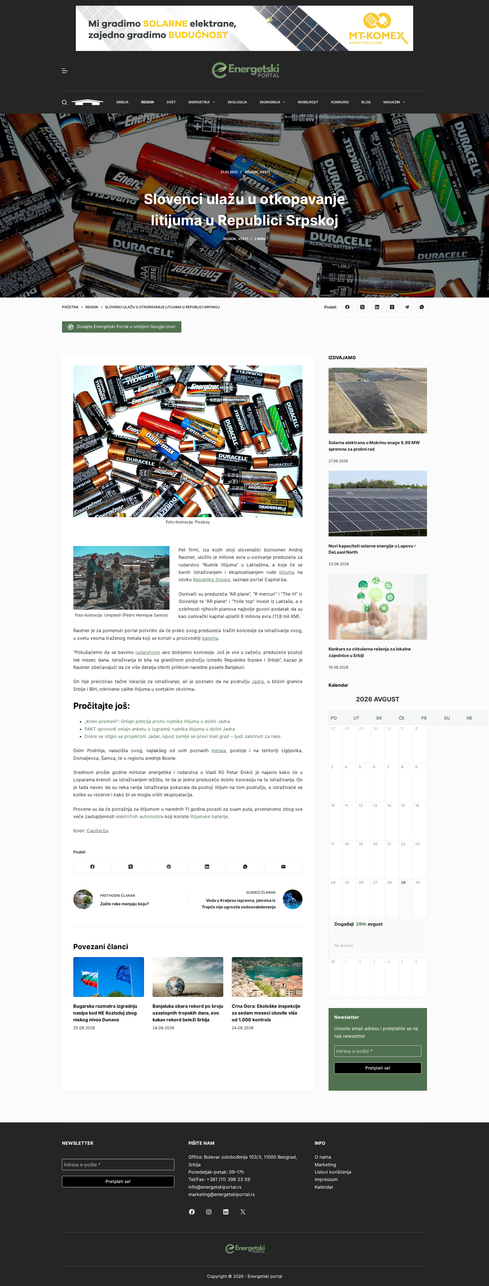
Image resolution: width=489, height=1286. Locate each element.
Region (147, 102)
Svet (171, 102)
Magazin (391, 102)
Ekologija (237, 102)
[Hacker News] (392, 307)
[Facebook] (347, 307)
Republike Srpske (211, 579)
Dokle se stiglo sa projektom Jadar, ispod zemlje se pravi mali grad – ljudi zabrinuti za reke (182, 736)
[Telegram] (407, 307)
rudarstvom (148, 652)
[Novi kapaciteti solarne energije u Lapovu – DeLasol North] (378, 503)
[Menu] (65, 71)
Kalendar (324, 1187)
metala (218, 750)
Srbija (122, 102)
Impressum (326, 1179)
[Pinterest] (169, 867)
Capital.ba (97, 830)
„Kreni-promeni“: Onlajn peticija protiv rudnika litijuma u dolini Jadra (157, 721)
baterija (210, 638)
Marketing (325, 1164)
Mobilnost (308, 102)
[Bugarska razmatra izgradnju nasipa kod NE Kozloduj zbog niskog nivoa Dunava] (108, 977)
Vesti (265, 172)
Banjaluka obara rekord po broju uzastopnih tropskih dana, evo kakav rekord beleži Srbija (188, 1012)
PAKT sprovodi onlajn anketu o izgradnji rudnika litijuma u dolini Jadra (160, 729)
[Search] (64, 102)
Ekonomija (270, 102)
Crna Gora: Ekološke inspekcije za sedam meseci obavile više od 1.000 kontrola (266, 1012)
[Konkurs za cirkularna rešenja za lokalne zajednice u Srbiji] (378, 607)
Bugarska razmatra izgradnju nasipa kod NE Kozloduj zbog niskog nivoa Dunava (105, 1012)
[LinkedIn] (377, 307)
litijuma (286, 572)
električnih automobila (140, 816)
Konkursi (340, 102)
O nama (323, 1157)
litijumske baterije (209, 816)
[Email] (283, 867)
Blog (366, 102)
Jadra (258, 681)
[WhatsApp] (422, 307)
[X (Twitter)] (362, 307)
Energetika (199, 102)
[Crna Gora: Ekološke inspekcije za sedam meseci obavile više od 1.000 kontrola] (267, 977)
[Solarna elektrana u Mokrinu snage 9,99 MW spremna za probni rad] (378, 400)
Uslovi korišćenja (333, 1172)
